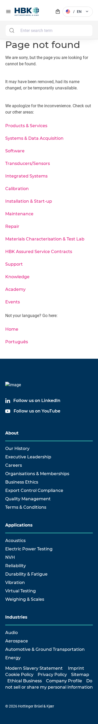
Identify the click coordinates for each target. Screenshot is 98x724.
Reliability (15, 565)
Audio (11, 632)
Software (15, 150)
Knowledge (17, 276)
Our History (17, 448)
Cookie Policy (19, 674)
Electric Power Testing (29, 548)
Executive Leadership (28, 456)
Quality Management (28, 498)
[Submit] (11, 30)
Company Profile (64, 680)
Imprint (76, 668)
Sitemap (80, 674)
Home (11, 329)
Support (14, 264)
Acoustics (15, 540)
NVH (10, 557)
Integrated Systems (26, 176)
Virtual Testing (20, 590)
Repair (12, 226)
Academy (15, 289)
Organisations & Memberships (37, 473)
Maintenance (19, 213)
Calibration (17, 188)
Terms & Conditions (25, 507)
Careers (13, 465)
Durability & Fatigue (26, 574)
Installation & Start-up (28, 201)
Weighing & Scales (24, 599)
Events (12, 301)
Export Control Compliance (34, 490)
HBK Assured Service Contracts (38, 251)
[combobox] (49, 30)
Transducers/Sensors (27, 163)
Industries (16, 617)
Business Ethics (21, 482)
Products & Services (26, 125)
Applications (19, 525)
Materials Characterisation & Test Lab (44, 239)
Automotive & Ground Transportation (45, 649)
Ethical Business (24, 680)
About (12, 433)
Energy (13, 657)
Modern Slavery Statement (34, 668)
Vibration (15, 582)
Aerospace (16, 641)
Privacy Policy (52, 674)
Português (16, 341)
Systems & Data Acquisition (34, 138)
